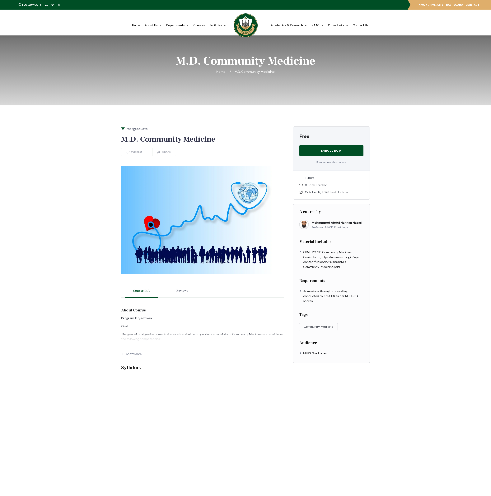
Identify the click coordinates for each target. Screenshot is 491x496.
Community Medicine (318, 327)
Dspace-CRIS (263, 456)
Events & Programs (209, 442)
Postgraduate (137, 129)
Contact (472, 5)
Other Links (336, 25)
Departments (175, 25)
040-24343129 (322, 451)
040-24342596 (322, 458)
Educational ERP (264, 463)
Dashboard (454, 5)
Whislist (136, 152)
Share (166, 152)
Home (136, 25)
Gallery (201, 435)
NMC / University (431, 5)
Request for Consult (157, 456)
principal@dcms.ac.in (325, 465)
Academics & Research (287, 25)
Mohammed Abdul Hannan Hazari (337, 223)
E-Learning (261, 435)
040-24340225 (322, 444)
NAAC (315, 25)
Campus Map (150, 448)
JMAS (257, 428)
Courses (199, 25)
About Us (151, 25)
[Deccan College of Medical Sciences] (246, 25)
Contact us (360, 25)
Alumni (258, 449)
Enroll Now (331, 150)
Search (27, 12)
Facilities (216, 25)
